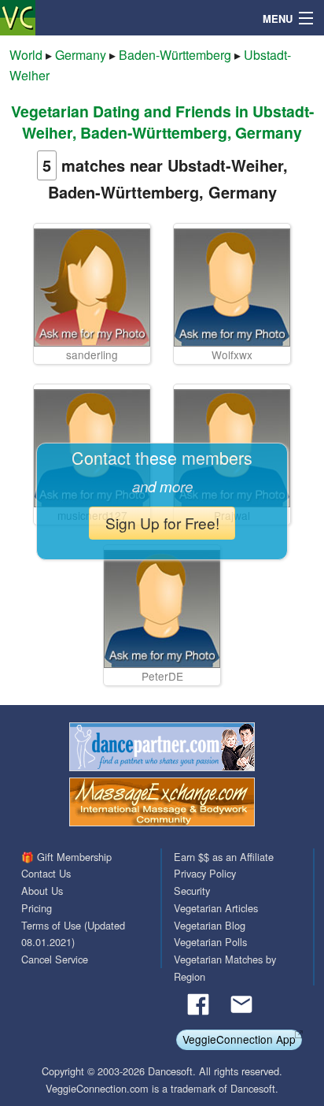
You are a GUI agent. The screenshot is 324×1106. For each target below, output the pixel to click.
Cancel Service (54, 959)
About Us (42, 890)
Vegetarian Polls (210, 941)
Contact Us (46, 873)
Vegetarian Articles (216, 907)
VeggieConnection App (239, 1039)
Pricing (36, 907)
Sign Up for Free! (162, 522)
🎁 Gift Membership (66, 856)
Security (192, 890)
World (25, 55)
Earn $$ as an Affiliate (224, 856)
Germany (80, 55)
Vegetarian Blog (209, 925)
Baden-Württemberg (175, 55)
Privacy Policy (205, 873)
